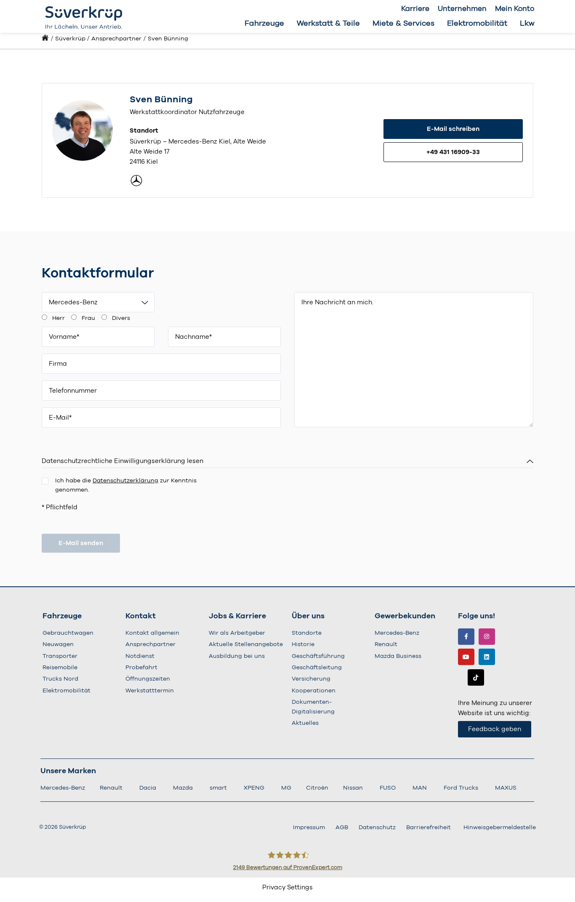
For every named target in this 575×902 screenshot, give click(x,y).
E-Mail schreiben (453, 129)
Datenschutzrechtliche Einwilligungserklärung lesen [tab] (122, 461)
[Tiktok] (476, 677)
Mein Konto (514, 8)
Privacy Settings (287, 887)
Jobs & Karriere (237, 616)
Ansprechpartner (116, 39)
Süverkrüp (70, 39)
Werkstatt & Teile (328, 23)
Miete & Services (403, 23)
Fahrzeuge (264, 23)
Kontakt (140, 616)
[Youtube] (466, 657)
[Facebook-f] (466, 636)
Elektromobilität (477, 23)
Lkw (527, 23)
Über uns (308, 616)
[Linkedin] (487, 657)
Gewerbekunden (405, 616)
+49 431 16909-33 (453, 152)
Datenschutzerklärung (125, 481)
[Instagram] (487, 636)
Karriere (415, 8)
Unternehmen (462, 8)
